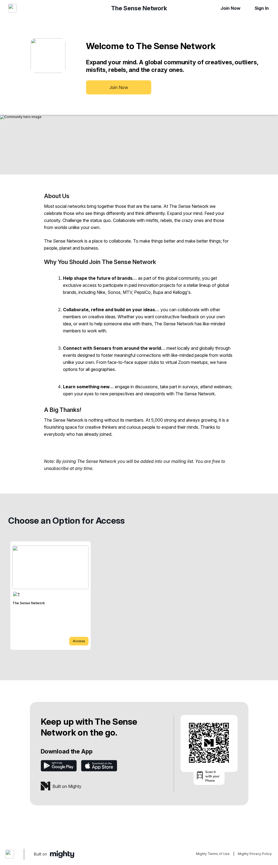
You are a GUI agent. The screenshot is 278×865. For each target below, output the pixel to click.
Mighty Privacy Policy (255, 854)
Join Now (230, 8)
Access (79, 641)
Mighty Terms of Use (213, 854)
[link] (50, 595)
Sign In (262, 8)
